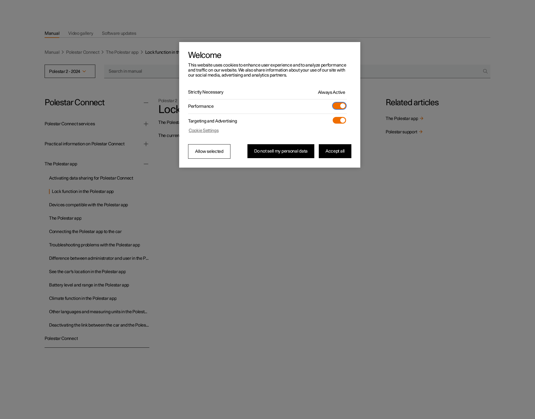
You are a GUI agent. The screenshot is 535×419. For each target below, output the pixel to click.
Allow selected (209, 151)
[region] (269, 105)
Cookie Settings (204, 130)
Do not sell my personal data (281, 151)
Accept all (335, 151)
